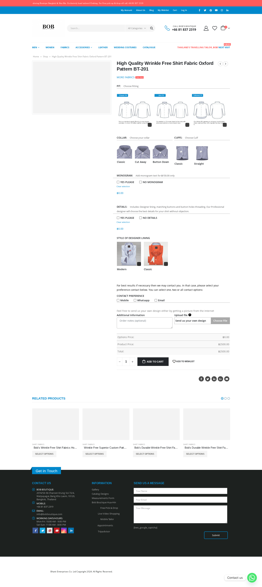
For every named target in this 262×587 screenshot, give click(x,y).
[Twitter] (205, 10)
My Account (126, 10)
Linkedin (71, 530)
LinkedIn (214, 378)
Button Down (161, 162)
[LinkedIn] (227, 10)
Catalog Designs (100, 493)
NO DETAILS (150, 217)
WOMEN (50, 47)
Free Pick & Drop (108, 507)
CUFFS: (179, 137)
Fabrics (65, 47)
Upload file (182, 315)
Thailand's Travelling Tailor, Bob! (197, 47)
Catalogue (149, 47)
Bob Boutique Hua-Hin (104, 502)
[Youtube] (216, 10)
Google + (220, 378)
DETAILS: (123, 206)
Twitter (207, 378)
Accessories (83, 47)
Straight (199, 163)
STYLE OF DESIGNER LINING (133, 238)
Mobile (124, 300)
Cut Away (140, 162)
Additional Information (131, 315)
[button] (222, 398)
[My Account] (206, 28)
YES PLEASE (127, 182)
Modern (122, 269)
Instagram (64, 530)
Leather (103, 47)
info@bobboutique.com (49, 514)
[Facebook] (199, 10)
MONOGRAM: (125, 175)
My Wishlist (163, 10)
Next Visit (224, 46)
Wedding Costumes (125, 47)
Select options (44, 454)
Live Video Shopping (108, 513)
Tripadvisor (104, 531)
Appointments (105, 525)
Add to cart (155, 361)
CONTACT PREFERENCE (131, 296)
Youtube (57, 530)
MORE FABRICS (130, 77)
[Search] (151, 28)
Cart (175, 10)
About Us (140, 10)
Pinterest (50, 530)
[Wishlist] (215, 28)
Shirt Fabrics (38, 444)
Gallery (95, 489)
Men (34, 47)
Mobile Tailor (106, 519)
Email (161, 300)
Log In (184, 10)
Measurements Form (103, 498)
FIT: (119, 86)
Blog (151, 10)
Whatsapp (143, 300)
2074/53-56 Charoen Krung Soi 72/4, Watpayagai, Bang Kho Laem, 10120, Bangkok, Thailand (56, 496)
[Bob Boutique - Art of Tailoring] (48, 28)
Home (36, 56)
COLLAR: (123, 137)
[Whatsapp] (252, 578)
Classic (121, 162)
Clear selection (123, 186)
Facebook (201, 378)
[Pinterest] (210, 10)
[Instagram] (222, 10)
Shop (45, 56)
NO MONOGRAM (153, 182)
